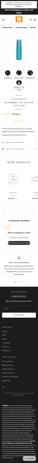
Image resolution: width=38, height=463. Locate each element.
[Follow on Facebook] (3, 387)
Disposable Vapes (21, 27)
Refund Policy (7, 365)
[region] (19, 267)
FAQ (4, 335)
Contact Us (6, 350)
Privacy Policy (7, 361)
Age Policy (6, 380)
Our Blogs (6, 343)
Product (13, 192)
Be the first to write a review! (19, 243)
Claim (4, 339)
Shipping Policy (8, 369)
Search (5, 331)
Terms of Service (8, 373)
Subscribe (19, 315)
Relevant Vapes (7, 27)
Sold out (19, 121)
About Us (5, 347)
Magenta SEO (18, 395)
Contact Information (10, 377)
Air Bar (19, 95)
